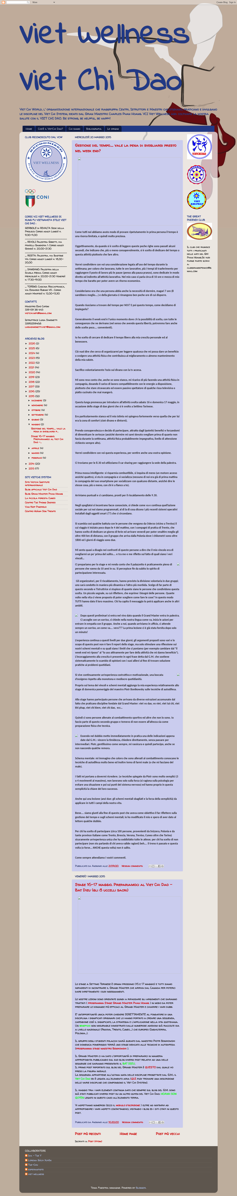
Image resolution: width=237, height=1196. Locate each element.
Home (29, 129)
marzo (36, 453)
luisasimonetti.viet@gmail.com (42, 327)
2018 (32, 382)
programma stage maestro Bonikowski (101, 1048)
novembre (38, 405)
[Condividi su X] (156, 866)
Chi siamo (74, 129)
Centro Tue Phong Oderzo (40, 502)
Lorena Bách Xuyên (39, 1160)
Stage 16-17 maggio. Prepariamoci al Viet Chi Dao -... (47, 439)
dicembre (37, 400)
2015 (32, 396)
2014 (32, 463)
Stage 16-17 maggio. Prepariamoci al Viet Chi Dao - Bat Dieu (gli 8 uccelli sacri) (123, 887)
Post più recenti (88, 1133)
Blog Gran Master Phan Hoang (44, 493)
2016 (32, 391)
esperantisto (36, 1169)
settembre (38, 414)
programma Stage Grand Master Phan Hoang (118, 1003)
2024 (32, 353)
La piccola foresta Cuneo (40, 498)
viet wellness (36, 1174)
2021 (32, 367)
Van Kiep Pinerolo (35, 506)
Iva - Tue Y (34, 1155)
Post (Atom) (95, 1141)
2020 (32, 372)
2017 (32, 386)
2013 (32, 468)
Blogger (141, 1187)
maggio (36, 424)
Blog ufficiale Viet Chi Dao (41, 489)
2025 (32, 348)
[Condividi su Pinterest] (162, 866)
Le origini (113, 129)
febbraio (37, 457)
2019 (32, 377)
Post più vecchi (168, 1133)
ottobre (36, 410)
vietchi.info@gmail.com (38, 313)
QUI (133, 1078)
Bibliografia (93, 129)
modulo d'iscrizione (128, 1105)
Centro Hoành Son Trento (40, 511)
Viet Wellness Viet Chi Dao (104, 58)
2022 (32, 362)
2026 (32, 343)
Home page (128, 1133)
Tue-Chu (33, 1164)
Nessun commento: (133, 866)
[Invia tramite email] (150, 866)
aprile (36, 448)
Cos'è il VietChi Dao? (50, 129)
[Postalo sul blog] (153, 866)
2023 (32, 358)
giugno (36, 419)
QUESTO (150, 1067)
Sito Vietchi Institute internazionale (37, 483)
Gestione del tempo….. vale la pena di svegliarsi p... (48, 430)
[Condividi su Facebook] (159, 866)
